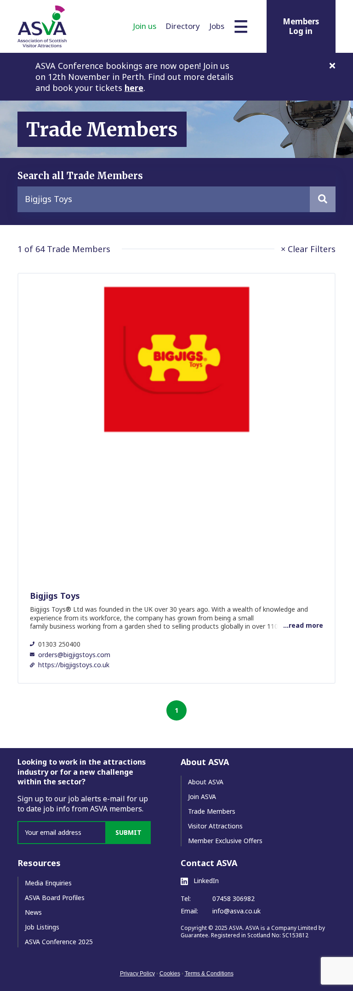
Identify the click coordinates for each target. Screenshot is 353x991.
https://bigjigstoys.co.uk (73, 664)
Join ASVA (202, 796)
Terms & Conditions (209, 973)
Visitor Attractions (215, 826)
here (134, 87)
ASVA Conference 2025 (59, 941)
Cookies (169, 973)
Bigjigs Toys (55, 595)
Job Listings (42, 927)
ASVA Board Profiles (55, 897)
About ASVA (205, 781)
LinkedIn (205, 881)
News (33, 912)
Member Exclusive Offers (225, 840)
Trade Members (211, 811)
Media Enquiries (48, 882)
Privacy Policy (137, 973)
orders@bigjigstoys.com (74, 654)
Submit (128, 832)
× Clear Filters (308, 248)
